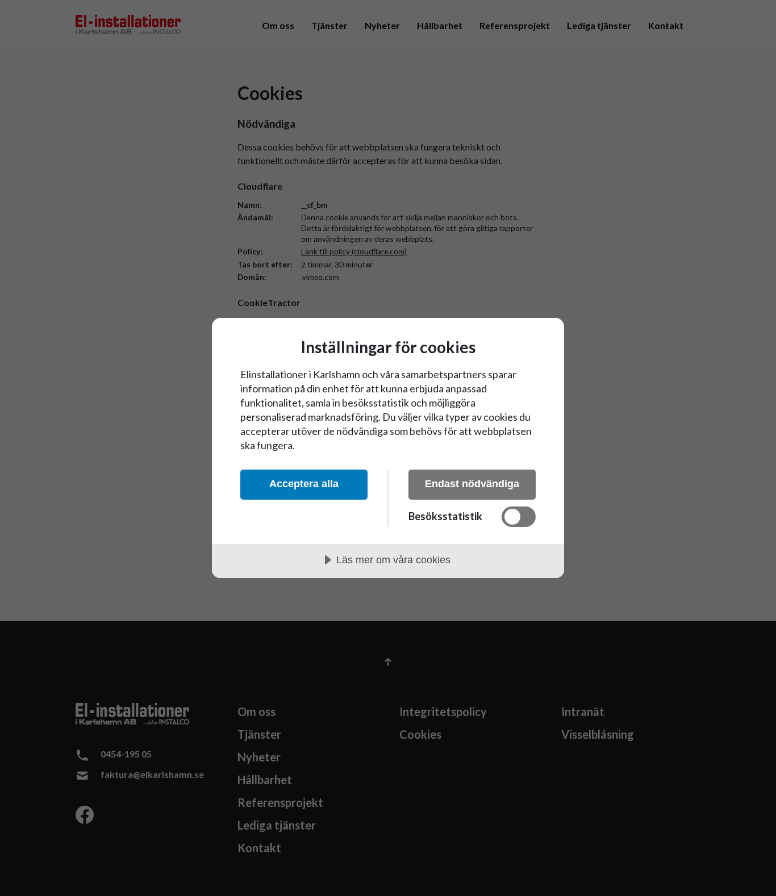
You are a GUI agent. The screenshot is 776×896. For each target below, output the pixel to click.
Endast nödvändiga (472, 483)
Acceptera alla (304, 483)
